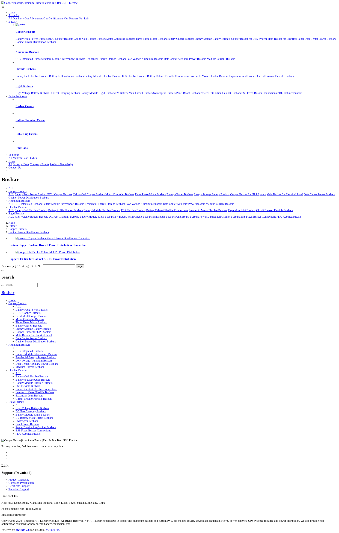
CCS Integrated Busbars (29, 58)
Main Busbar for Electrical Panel (285, 38)
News (11, 161)
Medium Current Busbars (221, 58)
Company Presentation (21, 482)
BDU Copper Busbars (60, 38)
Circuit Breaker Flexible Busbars (275, 76)
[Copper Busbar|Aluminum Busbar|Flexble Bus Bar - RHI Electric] (169, 3)
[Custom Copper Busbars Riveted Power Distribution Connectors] (53, 238)
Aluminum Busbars (27, 52)
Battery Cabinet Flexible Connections (168, 76)
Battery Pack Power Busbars (31, 38)
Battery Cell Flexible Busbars (32, 76)
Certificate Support (18, 485)
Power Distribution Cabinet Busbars (220, 92)
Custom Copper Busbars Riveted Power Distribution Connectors (47, 245)
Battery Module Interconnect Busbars (64, 58)
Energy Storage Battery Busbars (212, 38)
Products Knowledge (61, 164)
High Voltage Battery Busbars (32, 92)
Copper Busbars (25, 31)
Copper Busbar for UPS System (249, 38)
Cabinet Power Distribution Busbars (36, 41)
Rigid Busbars (24, 86)
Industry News (21, 164)
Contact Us (14, 167)
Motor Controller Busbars (120, 38)
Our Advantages (34, 18)
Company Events (39, 164)
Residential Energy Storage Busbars (106, 58)
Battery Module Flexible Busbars (102, 76)
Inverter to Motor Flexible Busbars (209, 76)
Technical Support (18, 489)
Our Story (18, 18)
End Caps (22, 147)
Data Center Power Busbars (320, 38)
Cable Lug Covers (26, 133)
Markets (17, 157)
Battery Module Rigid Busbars (98, 92)
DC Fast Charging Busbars (65, 92)
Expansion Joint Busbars (242, 76)
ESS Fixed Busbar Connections (259, 92)
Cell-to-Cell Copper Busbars (90, 38)
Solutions (13, 154)
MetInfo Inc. (53, 529)
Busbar (12, 21)
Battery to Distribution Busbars (66, 76)
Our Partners (71, 18)
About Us (13, 15)
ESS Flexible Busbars (134, 76)
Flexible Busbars (25, 68)
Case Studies (29, 157)
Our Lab (83, 18)
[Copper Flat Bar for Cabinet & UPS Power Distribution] (48, 252)
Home (11, 12)
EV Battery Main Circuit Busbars (134, 92)
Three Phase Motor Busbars (151, 38)
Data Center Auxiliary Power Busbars (185, 58)
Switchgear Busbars (164, 92)
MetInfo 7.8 (22, 529)
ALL (11, 187)
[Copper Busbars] (20, 24)
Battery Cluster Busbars (180, 38)
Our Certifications (53, 18)
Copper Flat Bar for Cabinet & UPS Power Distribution (42, 258)
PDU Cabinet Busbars (289, 92)
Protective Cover (17, 96)
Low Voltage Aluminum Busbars (144, 58)
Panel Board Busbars (188, 92)
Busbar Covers (25, 106)
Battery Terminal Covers (30, 120)
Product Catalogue (18, 479)
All (10, 18)
